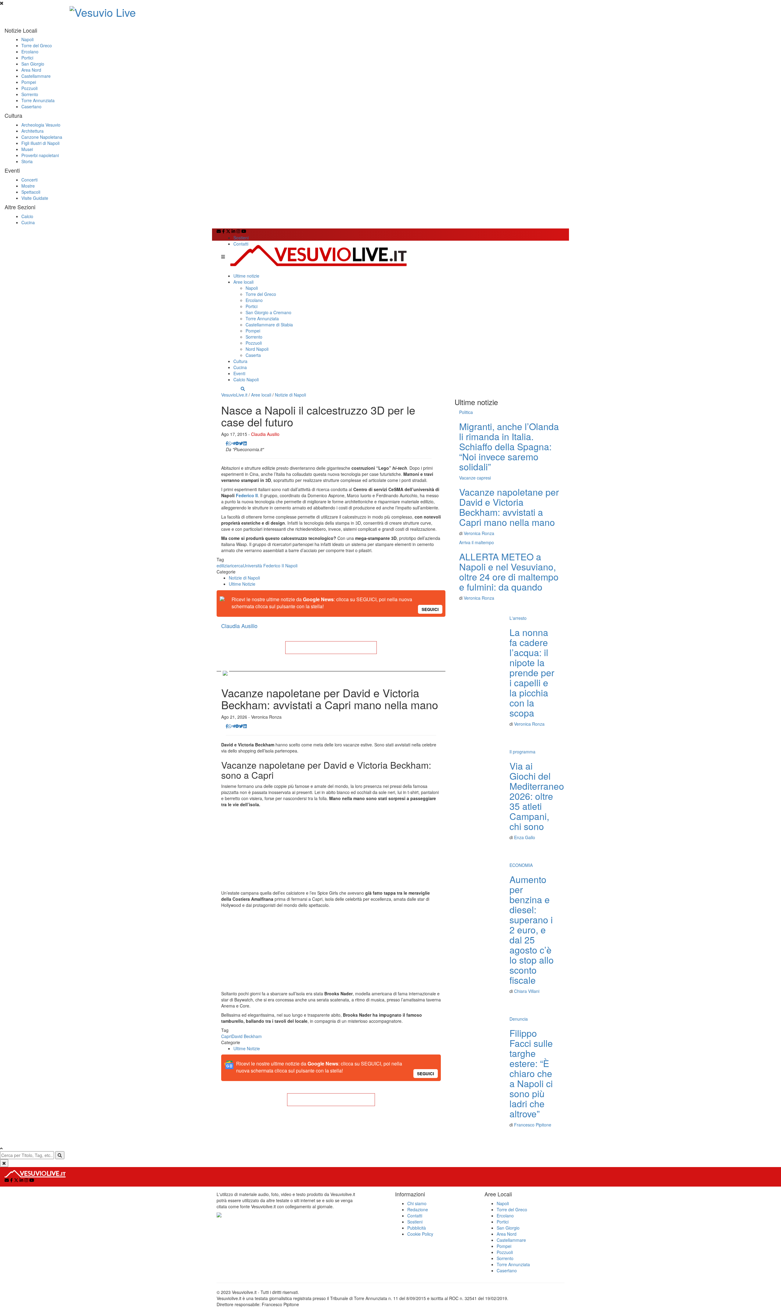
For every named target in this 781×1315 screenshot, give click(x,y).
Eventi (239, 373)
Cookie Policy (420, 1234)
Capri (226, 1036)
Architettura (32, 131)
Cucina (28, 222)
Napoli (27, 39)
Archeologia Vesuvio (40, 125)
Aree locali (243, 282)
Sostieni (241, 238)
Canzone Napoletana (41, 137)
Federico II (247, 495)
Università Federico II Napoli (270, 565)
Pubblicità (416, 1228)
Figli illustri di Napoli (40, 143)
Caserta (253, 355)
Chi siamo (416, 1203)
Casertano (31, 106)
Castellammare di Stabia (269, 325)
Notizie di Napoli (290, 395)
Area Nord (31, 70)
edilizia (223, 565)
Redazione (417, 1209)
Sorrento (29, 94)
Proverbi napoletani (40, 155)
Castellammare (36, 76)
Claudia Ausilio (265, 434)
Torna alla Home (331, 648)
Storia (27, 161)
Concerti (29, 180)
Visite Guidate (34, 198)
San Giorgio (32, 64)
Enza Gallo (524, 837)
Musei (27, 149)
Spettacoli (30, 192)
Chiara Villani (526, 991)
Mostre (28, 186)
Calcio (27, 216)
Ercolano (29, 52)
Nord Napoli (257, 349)
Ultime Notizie (242, 584)
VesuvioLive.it (234, 395)
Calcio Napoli (246, 379)
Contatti (240, 244)
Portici (27, 58)
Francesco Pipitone (532, 1125)
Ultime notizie (246, 276)
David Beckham (247, 1036)
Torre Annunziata (38, 100)
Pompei (28, 82)
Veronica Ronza (479, 533)
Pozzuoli (29, 88)
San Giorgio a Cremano (268, 312)
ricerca (236, 565)
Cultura (240, 361)
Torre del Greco (36, 45)
